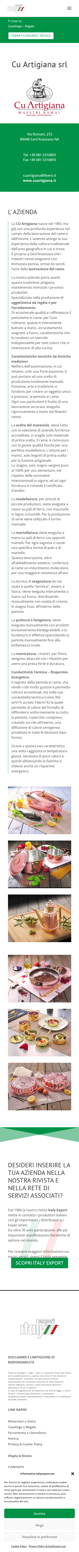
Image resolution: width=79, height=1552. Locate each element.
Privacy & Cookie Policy (25, 1444)
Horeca (13, 1438)
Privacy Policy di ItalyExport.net (47, 1546)
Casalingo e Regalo (22, 1427)
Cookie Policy (19, 1546)
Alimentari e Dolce (22, 1421)
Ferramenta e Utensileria (27, 1433)
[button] (73, 1474)
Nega (40, 1525)
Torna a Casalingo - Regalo (31, 35)
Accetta (39, 1513)
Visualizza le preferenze (39, 1537)
